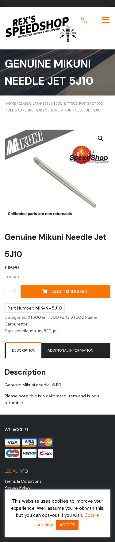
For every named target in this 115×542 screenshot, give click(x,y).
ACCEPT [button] (67, 525)
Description (23, 350)
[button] (100, 138)
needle (22, 330)
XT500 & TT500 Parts (70, 103)
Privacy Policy (17, 487)
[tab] (23, 350)
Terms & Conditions (23, 481)
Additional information (70, 350)
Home (11, 103)
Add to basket (70, 291)
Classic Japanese (33, 103)
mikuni (36, 330)
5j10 (48, 330)
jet (55, 330)
